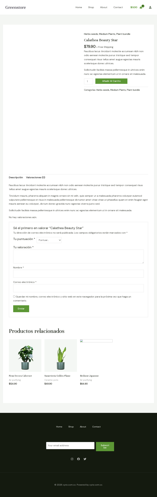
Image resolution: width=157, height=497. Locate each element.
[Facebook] (78, 459)
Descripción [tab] (16, 177)
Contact (118, 7)
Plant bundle (123, 34)
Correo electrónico (24, 282)
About (103, 7)
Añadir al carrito (111, 81)
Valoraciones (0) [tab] (35, 177)
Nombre (18, 267)
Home (79, 7)
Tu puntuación (24, 239)
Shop (91, 7)
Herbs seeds (91, 34)
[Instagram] (72, 459)
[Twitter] (85, 459)
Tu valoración (23, 247)
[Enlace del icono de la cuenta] (150, 7)
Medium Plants (107, 34)
